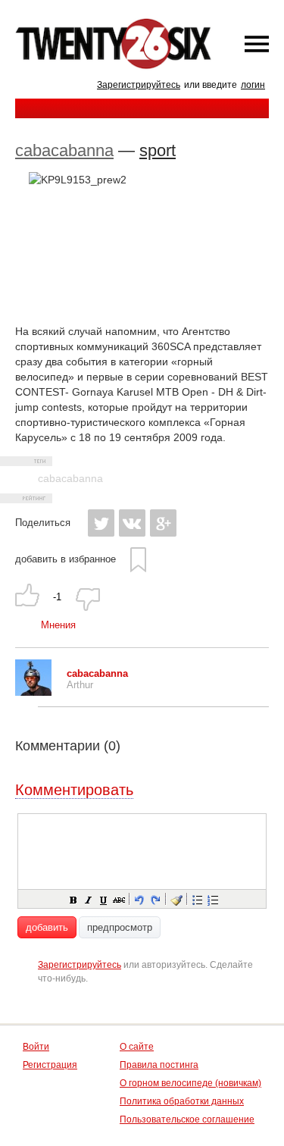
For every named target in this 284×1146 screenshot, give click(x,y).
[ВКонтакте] (132, 523)
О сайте (137, 1046)
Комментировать (74, 789)
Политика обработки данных (182, 1101)
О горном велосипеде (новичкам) (190, 1083)
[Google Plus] (163, 523)
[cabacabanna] (33, 692)
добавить (47, 927)
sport (157, 150)
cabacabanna (64, 150)
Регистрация (50, 1065)
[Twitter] (101, 523)
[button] (72, 898)
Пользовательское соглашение (187, 1119)
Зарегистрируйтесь (138, 85)
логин (253, 85)
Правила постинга (159, 1065)
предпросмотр (119, 927)
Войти (36, 1046)
